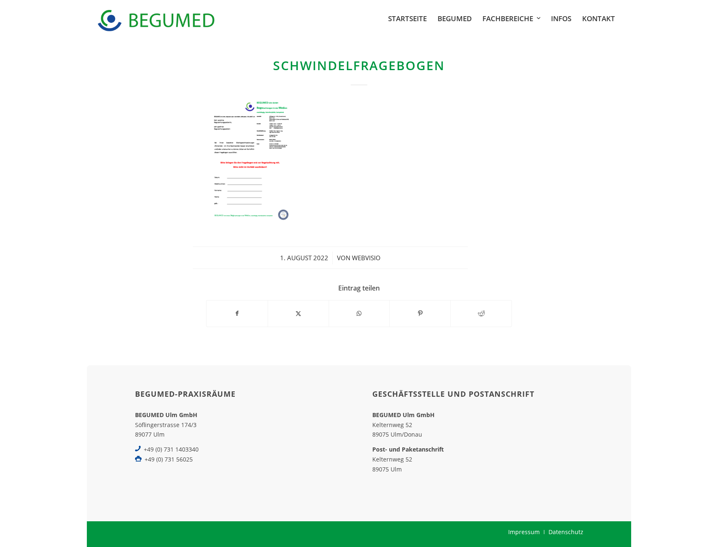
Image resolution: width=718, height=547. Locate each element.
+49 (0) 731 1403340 (171, 449)
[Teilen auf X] (298, 313)
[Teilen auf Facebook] (237, 313)
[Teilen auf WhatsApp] (359, 313)
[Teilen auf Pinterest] (420, 313)
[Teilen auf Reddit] (481, 313)
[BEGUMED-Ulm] (156, 18)
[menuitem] (407, 18)
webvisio (366, 258)
